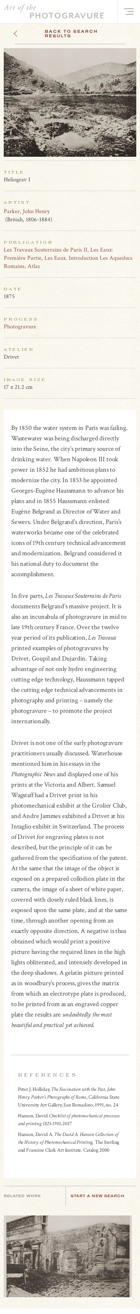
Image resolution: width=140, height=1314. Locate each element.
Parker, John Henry (27, 211)
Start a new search (97, 1195)
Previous (30, 31)
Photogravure (20, 327)
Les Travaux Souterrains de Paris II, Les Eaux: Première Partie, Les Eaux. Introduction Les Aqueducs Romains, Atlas (68, 258)
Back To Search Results (71, 33)
